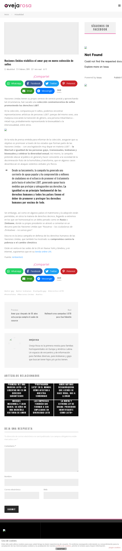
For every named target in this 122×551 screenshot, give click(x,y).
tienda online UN (43, 251)
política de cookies (63, 546)
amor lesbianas (24, 291)
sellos (39, 294)
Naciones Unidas (26, 294)
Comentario (10, 446)
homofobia (11, 294)
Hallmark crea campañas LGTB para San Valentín (58, 314)
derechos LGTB (56, 291)
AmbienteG (17, 257)
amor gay (10, 291)
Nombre (8, 476)
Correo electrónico (12, 489)
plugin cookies (115, 548)
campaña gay (40, 291)
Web (45, 489)
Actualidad (11, 69)
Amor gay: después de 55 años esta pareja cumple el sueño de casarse (24, 315)
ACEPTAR (61, 549)
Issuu (99, 77)
